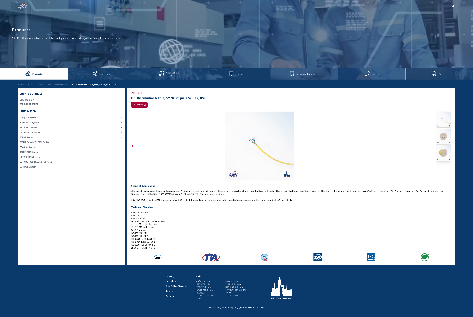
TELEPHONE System (233, 284)
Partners (170, 296)
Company (170, 276)
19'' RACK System (232, 295)
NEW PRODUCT (27, 100)
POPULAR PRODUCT (29, 104)
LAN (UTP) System (202, 281)
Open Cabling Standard (176, 286)
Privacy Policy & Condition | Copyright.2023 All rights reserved (236, 308)
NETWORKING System (234, 287)
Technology (171, 281)
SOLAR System (201, 293)
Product (21, 84)
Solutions (170, 291)
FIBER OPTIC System (36, 84)
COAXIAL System (231, 281)
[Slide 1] (443, 119)
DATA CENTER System (204, 290)
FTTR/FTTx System (203, 287)
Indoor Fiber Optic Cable (58, 84)
